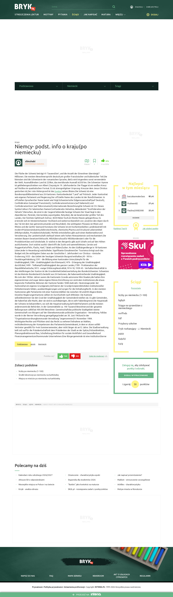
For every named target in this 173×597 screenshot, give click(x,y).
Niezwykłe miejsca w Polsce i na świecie (36, 484)
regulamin (145, 576)
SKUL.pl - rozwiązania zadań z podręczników (88, 489)
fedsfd (122, 339)
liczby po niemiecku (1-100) (31, 371)
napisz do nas (28, 576)
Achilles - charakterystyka (128, 484)
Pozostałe (136, 288)
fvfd (120, 344)
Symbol (58, 191)
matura (106, 14)
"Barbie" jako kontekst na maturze (83, 484)
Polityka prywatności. (53, 587)
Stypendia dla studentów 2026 (82, 480)
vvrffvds (122, 313)
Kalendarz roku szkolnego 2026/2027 (35, 475)
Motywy (48, 14)
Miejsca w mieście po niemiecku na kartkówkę (39, 378)
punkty (130, 368)
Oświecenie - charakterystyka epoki (84, 475)
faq (51, 576)
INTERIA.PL (100, 587)
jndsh (121, 333)
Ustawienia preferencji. (74, 587)
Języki (32, 344)
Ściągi (75, 14)
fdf (120, 318)
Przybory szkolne (127, 323)
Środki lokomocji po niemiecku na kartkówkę (39, 375)
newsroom (98, 576)
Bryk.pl (18, 404)
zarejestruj (152, 7)
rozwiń (136, 218)
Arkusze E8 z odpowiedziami (31, 480)
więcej (119, 14)
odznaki (140, 368)
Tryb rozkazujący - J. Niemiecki (134, 328)
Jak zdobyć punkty (150, 229)
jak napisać (90, 14)
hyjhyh (121, 300)
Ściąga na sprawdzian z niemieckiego (130, 307)
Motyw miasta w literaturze (129, 489)
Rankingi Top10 (120, 229)
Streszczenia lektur (27, 14)
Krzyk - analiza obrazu (28, 489)
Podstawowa (22, 344)
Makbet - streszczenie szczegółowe (133, 480)
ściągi (25, 404)
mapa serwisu (75, 576)
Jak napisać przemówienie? (129, 475)
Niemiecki (42, 344)
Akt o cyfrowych (122, 575)
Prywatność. (37, 587)
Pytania (62, 14)
